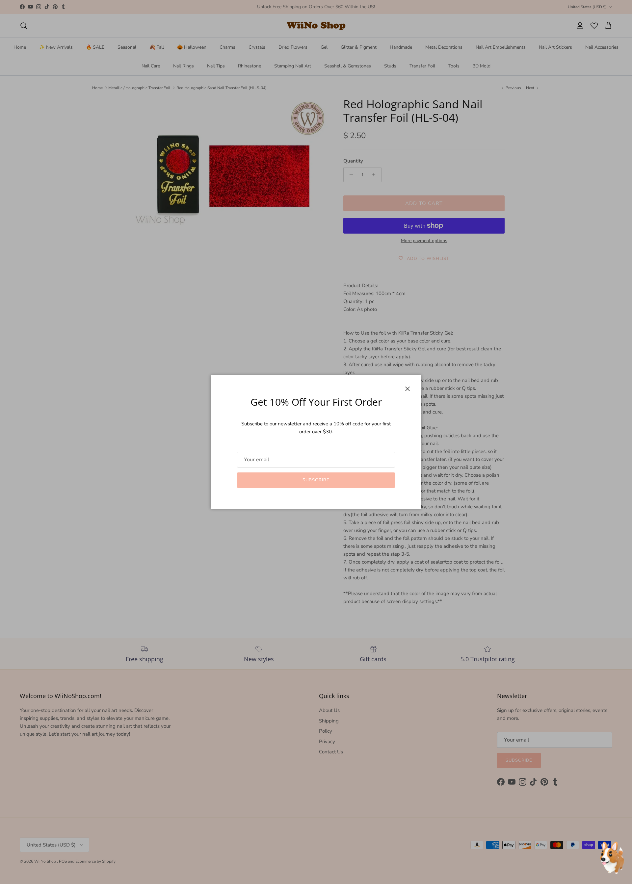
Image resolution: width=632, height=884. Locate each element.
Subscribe (316, 480)
